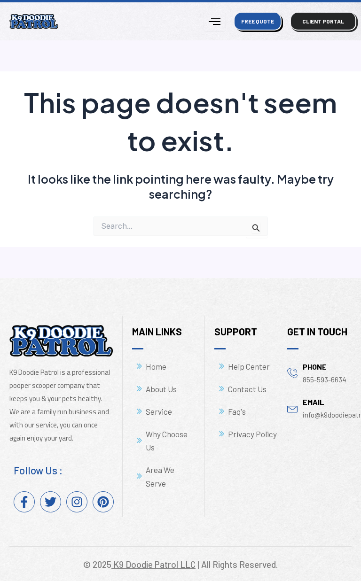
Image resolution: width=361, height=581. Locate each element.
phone (315, 366)
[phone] (292, 372)
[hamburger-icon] (214, 21)
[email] (292, 408)
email (313, 401)
